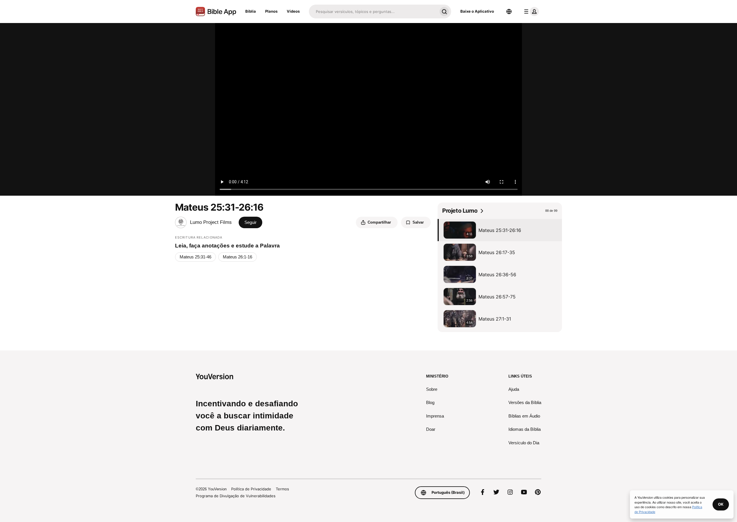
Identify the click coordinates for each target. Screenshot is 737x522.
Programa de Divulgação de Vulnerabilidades (236, 496)
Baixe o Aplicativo (477, 11)
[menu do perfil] (530, 11)
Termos (282, 489)
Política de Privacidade (251, 489)
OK (720, 504)
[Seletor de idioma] (509, 11)
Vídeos (293, 11)
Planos (271, 11)
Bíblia (250, 11)
